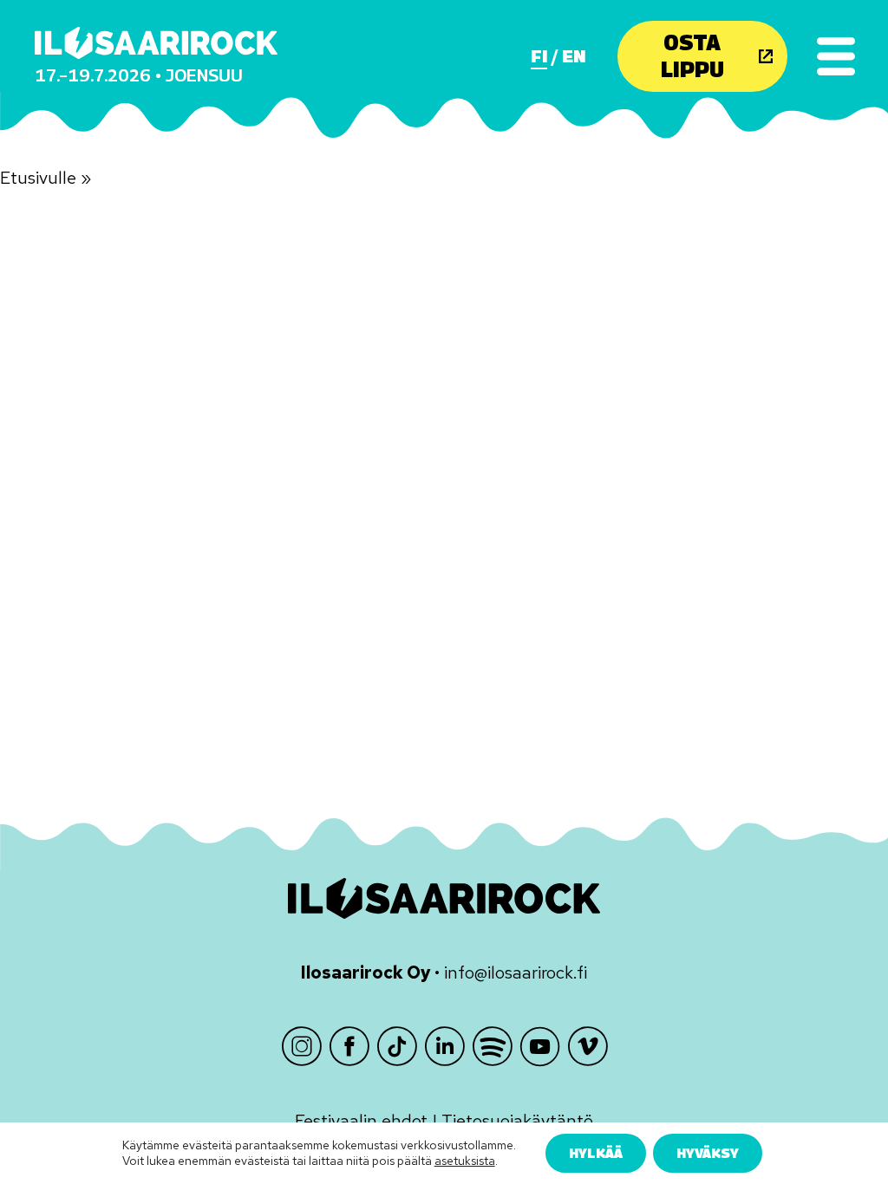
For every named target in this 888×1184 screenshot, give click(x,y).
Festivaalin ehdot (361, 1120)
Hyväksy (707, 1153)
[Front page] (156, 42)
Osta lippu (692, 55)
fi (539, 56)
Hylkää (596, 1153)
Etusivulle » (45, 177)
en (574, 56)
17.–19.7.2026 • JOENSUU (139, 75)
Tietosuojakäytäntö (517, 1120)
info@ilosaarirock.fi (515, 972)
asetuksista (464, 1161)
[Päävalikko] (836, 57)
